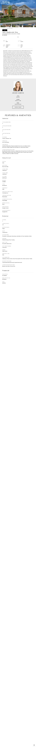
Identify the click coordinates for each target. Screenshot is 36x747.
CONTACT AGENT (18, 107)
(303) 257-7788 (18, 100)
